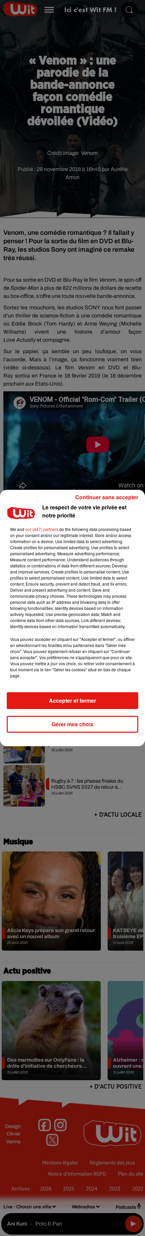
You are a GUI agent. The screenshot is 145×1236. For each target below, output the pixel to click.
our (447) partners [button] (41, 529)
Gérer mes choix (72, 724)
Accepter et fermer (72, 700)
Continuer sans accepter (106, 497)
